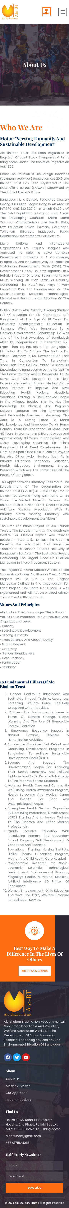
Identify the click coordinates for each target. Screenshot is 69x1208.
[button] (63, 12)
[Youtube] (26, 1057)
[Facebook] (8, 1057)
